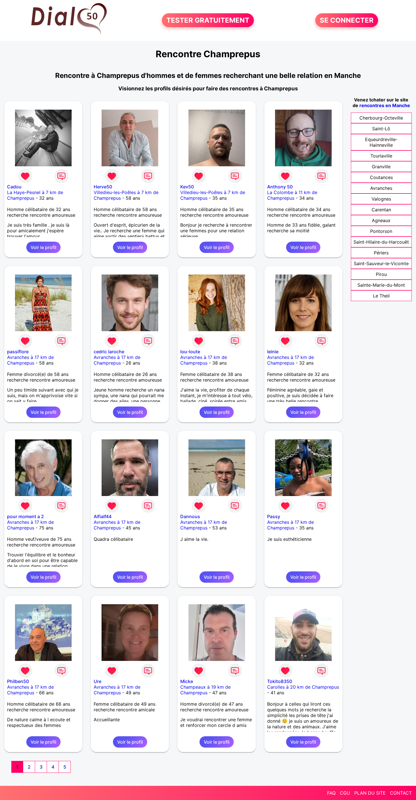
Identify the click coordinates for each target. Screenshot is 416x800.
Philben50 (18, 681)
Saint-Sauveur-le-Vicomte (381, 263)
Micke (186, 681)
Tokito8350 (279, 681)
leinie (272, 351)
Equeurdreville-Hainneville (381, 142)
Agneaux (381, 220)
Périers (381, 253)
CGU (345, 793)
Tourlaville (381, 156)
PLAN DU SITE (370, 793)
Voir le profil (43, 247)
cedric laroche (109, 351)
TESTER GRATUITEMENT (207, 20)
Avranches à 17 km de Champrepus (30, 360)
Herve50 (103, 187)
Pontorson (381, 231)
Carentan (381, 209)
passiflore (18, 351)
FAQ (331, 793)
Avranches (381, 188)
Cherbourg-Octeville (381, 118)
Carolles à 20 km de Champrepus (303, 687)
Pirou (381, 274)
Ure (97, 681)
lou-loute (190, 351)
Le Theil (381, 296)
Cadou (14, 187)
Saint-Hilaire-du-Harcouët (381, 242)
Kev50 (187, 187)
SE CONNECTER (347, 20)
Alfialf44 (102, 516)
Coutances (381, 177)
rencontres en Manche (384, 105)
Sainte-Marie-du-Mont (381, 285)
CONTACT (401, 793)
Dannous (190, 516)
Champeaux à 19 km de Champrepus (205, 689)
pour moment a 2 (25, 516)
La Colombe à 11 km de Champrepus (292, 195)
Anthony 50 (280, 187)
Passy (273, 516)
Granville (381, 166)
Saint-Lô (381, 128)
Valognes (381, 199)
